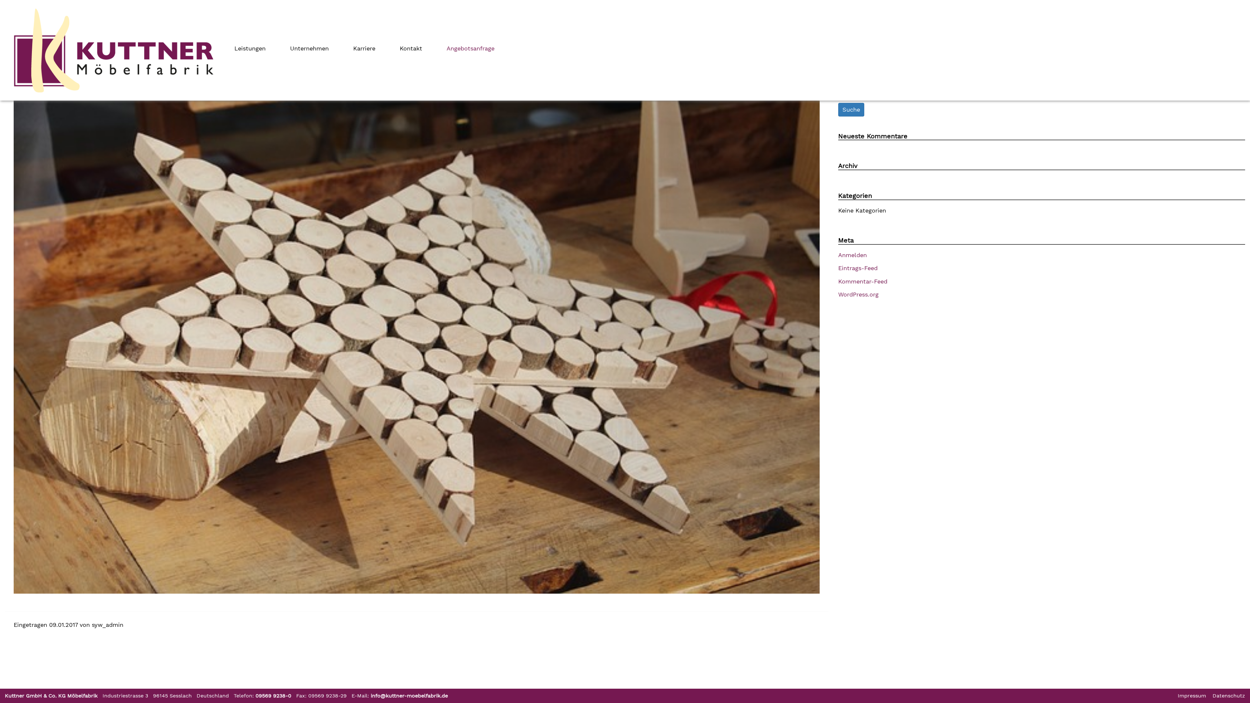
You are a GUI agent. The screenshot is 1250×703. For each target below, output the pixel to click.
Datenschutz (1229, 696)
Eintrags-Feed (858, 268)
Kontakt (411, 48)
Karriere (364, 48)
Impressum (1192, 696)
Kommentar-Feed (862, 281)
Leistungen (250, 48)
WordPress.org (858, 294)
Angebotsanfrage (470, 48)
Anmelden (852, 255)
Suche (851, 109)
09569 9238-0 (273, 696)
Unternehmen (309, 48)
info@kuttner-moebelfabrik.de (409, 696)
